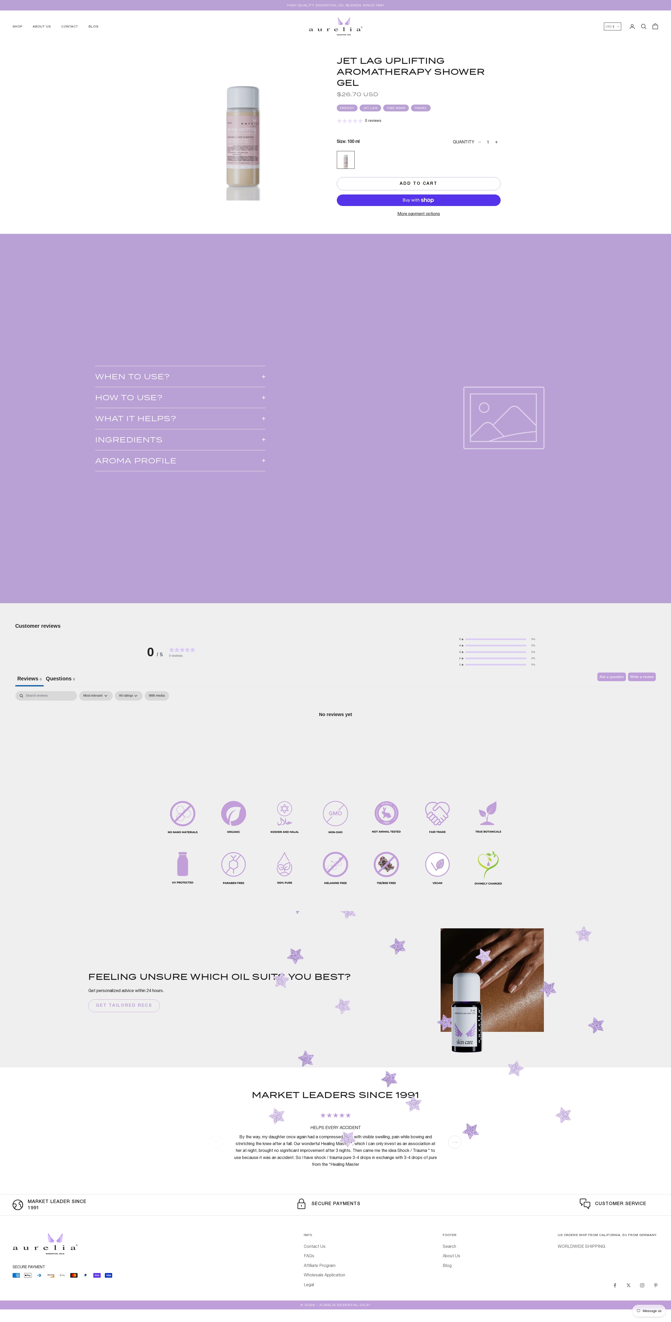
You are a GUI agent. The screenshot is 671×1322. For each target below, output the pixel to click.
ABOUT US (42, 26)
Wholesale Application (324, 1274)
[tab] (60, 680)
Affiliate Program (320, 1265)
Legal (309, 1284)
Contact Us (315, 1246)
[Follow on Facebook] (615, 1285)
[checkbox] (157, 696)
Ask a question (611, 677)
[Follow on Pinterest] (655, 1285)
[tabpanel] (335, 732)
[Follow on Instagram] (642, 1285)
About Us (451, 1255)
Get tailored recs (124, 1005)
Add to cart (418, 184)
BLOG (94, 26)
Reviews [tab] (29, 678)
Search (449, 1246)
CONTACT (69, 26)
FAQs (309, 1255)
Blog (447, 1265)
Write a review (642, 677)
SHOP (17, 26)
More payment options (418, 213)
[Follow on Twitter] (628, 1285)
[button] (497, 639)
